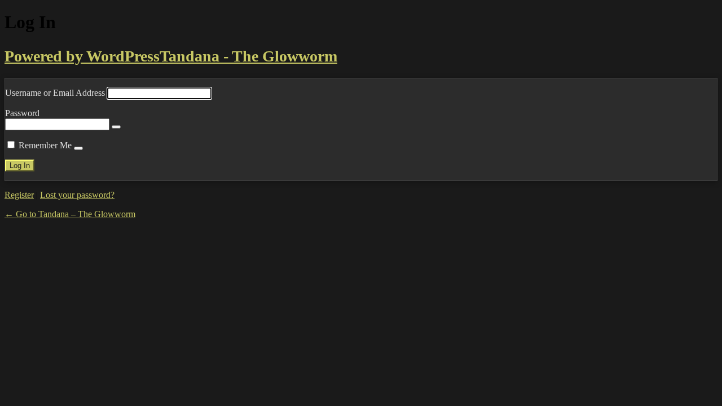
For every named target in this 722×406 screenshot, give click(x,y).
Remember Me (45, 145)
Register (19, 195)
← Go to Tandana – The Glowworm (70, 214)
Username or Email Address (55, 93)
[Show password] (116, 127)
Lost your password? (77, 195)
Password (22, 113)
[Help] (78, 148)
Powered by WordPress (82, 56)
